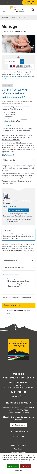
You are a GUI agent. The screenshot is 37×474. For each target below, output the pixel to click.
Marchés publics (21, 431)
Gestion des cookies (18, 445)
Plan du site (18, 449)
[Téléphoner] (2, 2)
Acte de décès (8, 117)
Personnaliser (18, 471)
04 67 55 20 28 (19, 392)
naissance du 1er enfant (12, 121)
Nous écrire (20, 396)
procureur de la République (11, 140)
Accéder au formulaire (17, 210)
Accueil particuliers (8, 72)
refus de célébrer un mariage (14, 234)
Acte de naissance (10, 112)
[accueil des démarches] (18, 57)
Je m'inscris (19, 425)
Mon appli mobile (30, 2)
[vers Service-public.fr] (21, 66)
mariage (24, 119)
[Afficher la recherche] (32, 10)
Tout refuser (25, 466)
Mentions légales (18, 452)
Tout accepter (12, 466)
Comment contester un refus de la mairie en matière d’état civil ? (18, 76)
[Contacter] (8, 2)
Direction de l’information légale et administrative (16, 297)
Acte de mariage (9, 114)
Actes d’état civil (15, 74)
